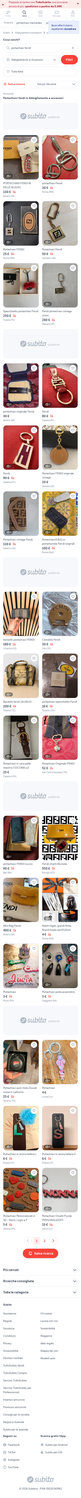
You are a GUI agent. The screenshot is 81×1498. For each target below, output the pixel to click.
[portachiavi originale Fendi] (21, 392)
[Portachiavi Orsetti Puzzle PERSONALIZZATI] (60, 1199)
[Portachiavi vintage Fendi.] (21, 522)
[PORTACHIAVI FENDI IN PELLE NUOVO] (21, 166)
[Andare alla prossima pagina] (53, 1241)
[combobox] (40, 47)
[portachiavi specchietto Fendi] (60, 682)
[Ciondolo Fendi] (60, 621)
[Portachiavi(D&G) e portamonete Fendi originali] (60, 522)
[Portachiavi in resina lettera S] (60, 1135)
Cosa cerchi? (11, 39)
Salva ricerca (16, 84)
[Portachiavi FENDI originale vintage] (60, 456)
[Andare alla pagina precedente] (28, 1241)
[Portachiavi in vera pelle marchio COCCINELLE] (21, 746)
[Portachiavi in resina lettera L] (21, 1135)
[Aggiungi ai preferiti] (34, 140)
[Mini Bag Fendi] (21, 909)
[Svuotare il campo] (73, 47)
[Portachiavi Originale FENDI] (60, 746)
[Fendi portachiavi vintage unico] (60, 294)
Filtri (69, 60)
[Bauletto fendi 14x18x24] (21, 682)
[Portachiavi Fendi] (60, 230)
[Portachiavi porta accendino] (60, 973)
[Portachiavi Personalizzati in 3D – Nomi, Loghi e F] (21, 1199)
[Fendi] (60, 392)
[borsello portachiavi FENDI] (21, 621)
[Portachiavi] (21, 973)
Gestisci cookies (13, 1358)
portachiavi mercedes (29, 23)
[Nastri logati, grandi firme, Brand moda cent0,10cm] (60, 909)
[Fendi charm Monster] (60, 845)
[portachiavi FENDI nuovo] (21, 845)
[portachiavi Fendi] (60, 166)
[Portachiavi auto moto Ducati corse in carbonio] (21, 1071)
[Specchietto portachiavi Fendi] (21, 294)
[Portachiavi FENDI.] (21, 230)
